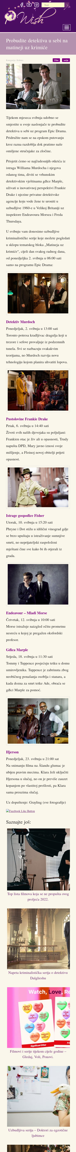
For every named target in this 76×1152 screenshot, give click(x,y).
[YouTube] (29, 5)
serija (66, 60)
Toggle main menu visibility (69, 26)
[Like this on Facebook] (21, 811)
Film (57, 60)
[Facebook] (21, 5)
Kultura (20, 60)
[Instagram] (36, 5)
